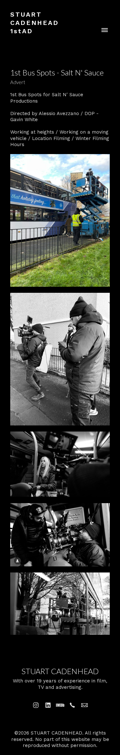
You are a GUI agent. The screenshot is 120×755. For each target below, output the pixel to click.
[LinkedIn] (48, 705)
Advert (17, 82)
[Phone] (72, 705)
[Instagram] (36, 705)
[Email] (84, 705)
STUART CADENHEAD (60, 671)
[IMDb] (60, 705)
